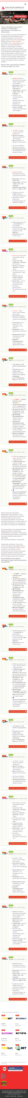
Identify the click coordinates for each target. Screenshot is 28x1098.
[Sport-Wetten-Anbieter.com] (12, 8)
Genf (15, 549)
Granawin (15, 311)
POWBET (16, 399)
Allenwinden (21, 74)
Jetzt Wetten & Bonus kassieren (17, 115)
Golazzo (15, 78)
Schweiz (14, 43)
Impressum (20, 1096)
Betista (16, 130)
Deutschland (17, 1062)
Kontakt (7, 1096)
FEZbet (14, 456)
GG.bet (13, 41)
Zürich (23, 547)
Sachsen (23, 1062)
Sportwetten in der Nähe (7, 1062)
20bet (19, 41)
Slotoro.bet (16, 255)
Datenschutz (13, 1096)
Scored (15, 172)
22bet (18, 40)
